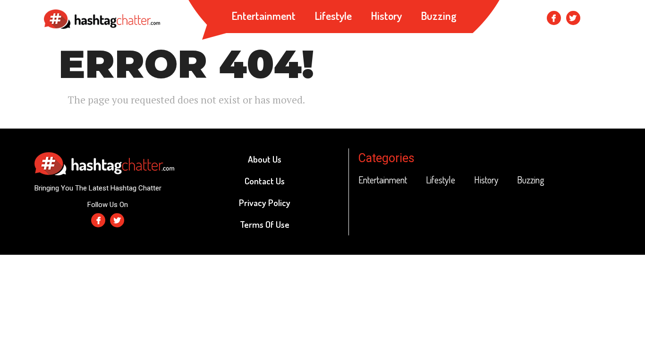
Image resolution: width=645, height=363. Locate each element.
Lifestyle (333, 15)
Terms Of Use (264, 224)
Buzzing (439, 15)
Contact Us (265, 181)
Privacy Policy (264, 202)
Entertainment (263, 15)
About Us (264, 159)
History (386, 15)
